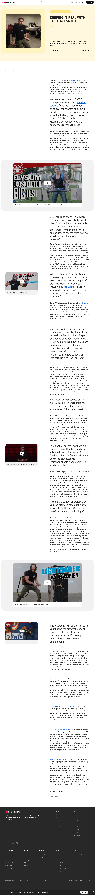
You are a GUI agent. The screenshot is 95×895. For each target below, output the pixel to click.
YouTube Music (76, 832)
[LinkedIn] (16, 70)
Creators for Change (78, 854)
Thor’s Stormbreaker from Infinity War (62, 706)
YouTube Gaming (77, 826)
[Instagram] (13, 843)
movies (67, 378)
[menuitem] (72, 2)
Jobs (6, 860)
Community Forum (9, 868)
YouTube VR (59, 871)
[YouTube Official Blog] (8, 2)
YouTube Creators (60, 817)
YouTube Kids (25, 854)
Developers (42, 857)
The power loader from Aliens (60, 730)
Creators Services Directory (62, 868)
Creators (54, 796)
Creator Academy (60, 860)
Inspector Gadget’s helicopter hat (61, 759)
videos (83, 303)
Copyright (29, 880)
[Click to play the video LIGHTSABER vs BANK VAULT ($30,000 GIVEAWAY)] (47, 582)
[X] (11, 70)
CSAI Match (75, 857)
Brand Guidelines (39, 880)
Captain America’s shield (58, 679)
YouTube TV (76, 829)
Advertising (42, 854)
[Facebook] (7, 70)
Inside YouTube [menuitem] (53, 2)
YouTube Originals (26, 860)
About (6, 854)
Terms (53, 880)
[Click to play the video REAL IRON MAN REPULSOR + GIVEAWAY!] (21, 281)
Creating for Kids (60, 863)
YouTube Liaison (60, 826)
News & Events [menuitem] (21, 2)
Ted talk (70, 472)
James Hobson (73, 80)
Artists (57, 854)
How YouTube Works (10, 863)
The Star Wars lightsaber (58, 651)
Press (6, 857)
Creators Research (60, 866)
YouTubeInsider (76, 835)
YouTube (58, 815)
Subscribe (90, 2)
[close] (94, 891)
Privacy (47, 880)
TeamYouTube (76, 823)
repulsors (69, 286)
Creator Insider (59, 820)
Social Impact (76, 860)
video (60, 136)
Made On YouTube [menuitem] (62, 2)
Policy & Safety (21, 880)
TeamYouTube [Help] (61, 823)
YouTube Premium (26, 863)
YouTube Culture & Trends (11, 866)
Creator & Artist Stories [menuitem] (32, 2)
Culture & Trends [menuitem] (43, 2)
